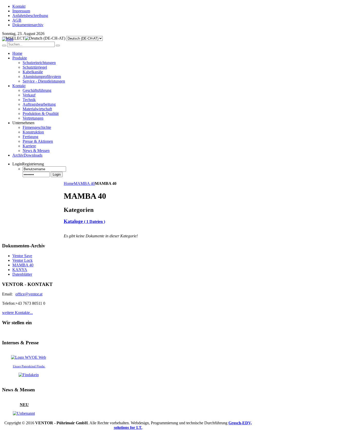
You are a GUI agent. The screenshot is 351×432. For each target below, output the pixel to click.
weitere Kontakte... (17, 312)
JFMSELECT (13, 38)
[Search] (4, 45)
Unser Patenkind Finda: (29, 366)
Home (69, 183)
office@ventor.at (28, 294)
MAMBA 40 (84, 183)
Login (57, 174)
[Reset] (58, 45)
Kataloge (84, 221)
